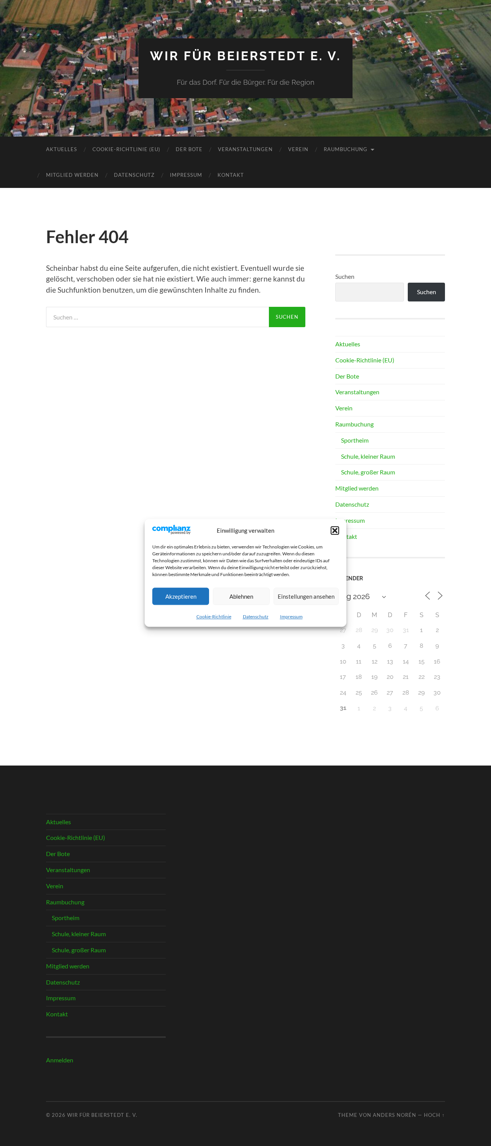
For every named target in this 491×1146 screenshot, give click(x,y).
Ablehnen (241, 596)
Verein (298, 149)
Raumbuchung (345, 149)
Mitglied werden (72, 175)
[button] (335, 530)
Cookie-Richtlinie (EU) (126, 149)
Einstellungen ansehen (306, 596)
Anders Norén (394, 1115)
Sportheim (355, 440)
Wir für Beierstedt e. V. (245, 56)
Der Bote (189, 149)
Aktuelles (61, 149)
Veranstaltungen (245, 149)
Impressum (291, 617)
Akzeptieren (180, 596)
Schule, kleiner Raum (368, 456)
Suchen (344, 276)
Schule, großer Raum (368, 472)
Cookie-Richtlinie (213, 617)
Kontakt (230, 175)
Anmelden (59, 1060)
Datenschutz (256, 617)
